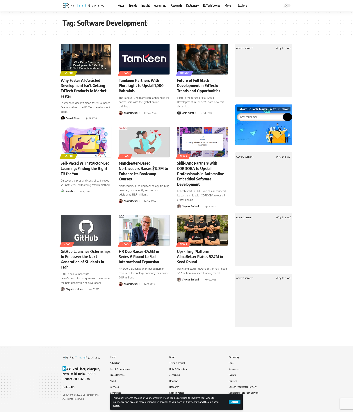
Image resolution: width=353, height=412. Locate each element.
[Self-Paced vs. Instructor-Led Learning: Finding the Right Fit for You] (86, 142)
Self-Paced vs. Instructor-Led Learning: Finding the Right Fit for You (85, 168)
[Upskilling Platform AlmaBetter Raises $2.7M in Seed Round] (202, 230)
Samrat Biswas (73, 118)
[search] (277, 5)
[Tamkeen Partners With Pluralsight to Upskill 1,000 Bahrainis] (144, 59)
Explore (242, 5)
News (125, 73)
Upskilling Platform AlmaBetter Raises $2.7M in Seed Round (200, 256)
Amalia (69, 191)
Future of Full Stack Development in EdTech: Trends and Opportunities (198, 85)
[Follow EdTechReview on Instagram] (93, 387)
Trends (184, 73)
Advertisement (244, 48)
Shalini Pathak (131, 112)
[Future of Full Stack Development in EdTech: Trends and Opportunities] (202, 59)
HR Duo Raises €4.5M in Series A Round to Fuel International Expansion (139, 256)
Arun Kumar (188, 112)
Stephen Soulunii (190, 206)
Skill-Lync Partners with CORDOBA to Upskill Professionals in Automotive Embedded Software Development (200, 173)
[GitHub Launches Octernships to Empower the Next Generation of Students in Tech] (86, 230)
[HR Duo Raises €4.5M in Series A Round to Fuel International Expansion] (144, 230)
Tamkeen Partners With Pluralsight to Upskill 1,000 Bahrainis (141, 85)
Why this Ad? (283, 48)
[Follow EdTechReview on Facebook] (80, 387)
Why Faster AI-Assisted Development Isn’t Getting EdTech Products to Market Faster (83, 88)
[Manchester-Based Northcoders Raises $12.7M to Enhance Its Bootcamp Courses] (144, 142)
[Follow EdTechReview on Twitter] (84, 387)
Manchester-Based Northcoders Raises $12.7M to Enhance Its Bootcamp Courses (143, 170)
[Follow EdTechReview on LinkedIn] (98, 387)
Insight (69, 73)
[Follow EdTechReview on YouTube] (89, 387)
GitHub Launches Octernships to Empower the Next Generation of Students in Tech (85, 259)
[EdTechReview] (84, 5)
